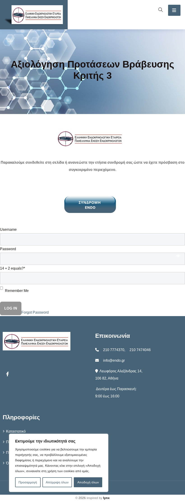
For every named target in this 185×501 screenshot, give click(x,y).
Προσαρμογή (27, 482)
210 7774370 (113, 350)
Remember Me (16, 291)
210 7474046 (140, 350)
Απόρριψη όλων (57, 482)
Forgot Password (35, 312)
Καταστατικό (16, 431)
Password (8, 249)
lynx (106, 498)
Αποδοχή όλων (88, 482)
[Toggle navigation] (174, 10)
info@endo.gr (114, 360)
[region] (58, 463)
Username (8, 229)
